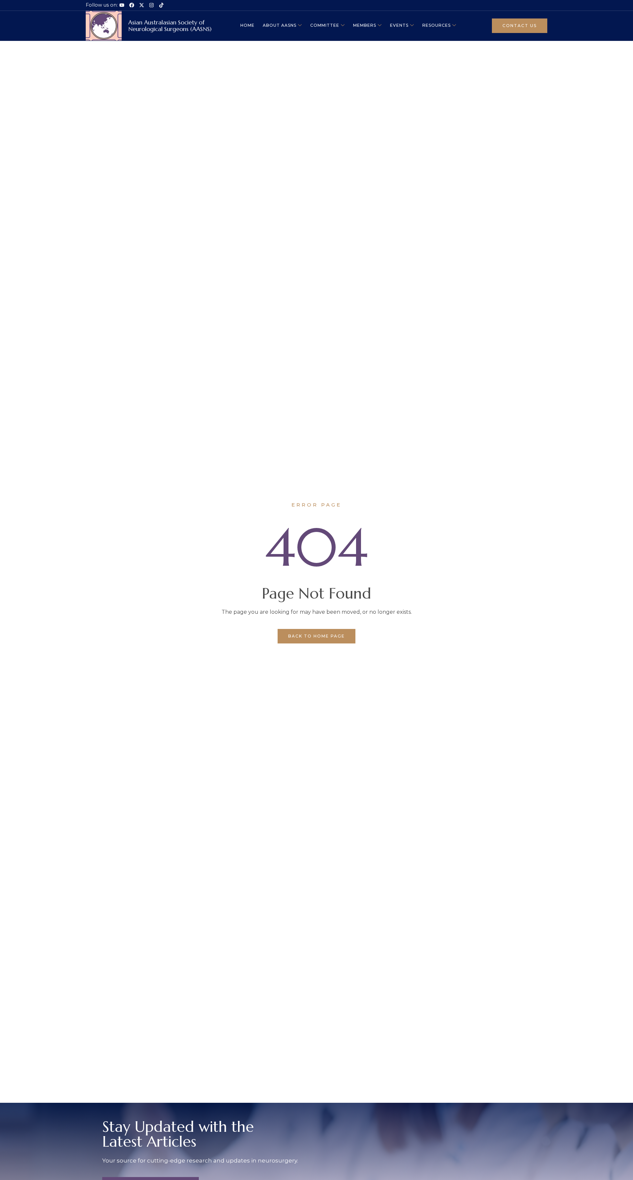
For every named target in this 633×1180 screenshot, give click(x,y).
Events (399, 25)
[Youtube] (121, 5)
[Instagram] (151, 5)
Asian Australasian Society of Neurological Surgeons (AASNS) (170, 25)
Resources (436, 25)
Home (247, 25)
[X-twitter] (141, 5)
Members (364, 25)
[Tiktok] (161, 5)
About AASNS (279, 25)
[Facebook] (131, 5)
